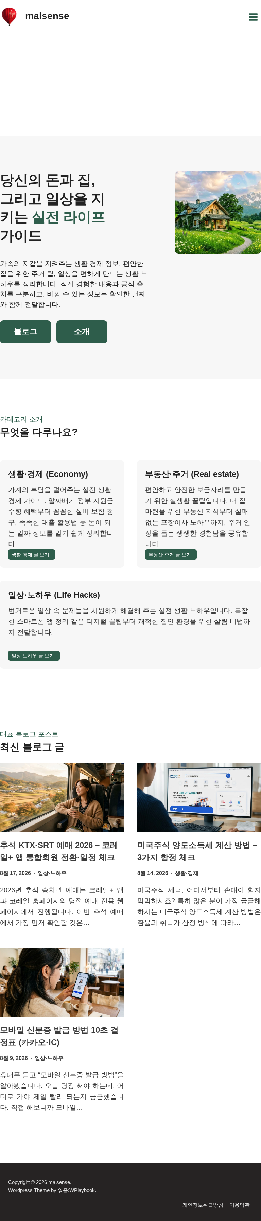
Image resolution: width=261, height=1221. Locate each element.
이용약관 (239, 1205)
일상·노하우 (52, 873)
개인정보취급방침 (202, 1205)
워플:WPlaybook (76, 1190)
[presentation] (62, 797)
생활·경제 (186, 873)
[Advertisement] (130, 84)
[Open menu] (253, 17)
